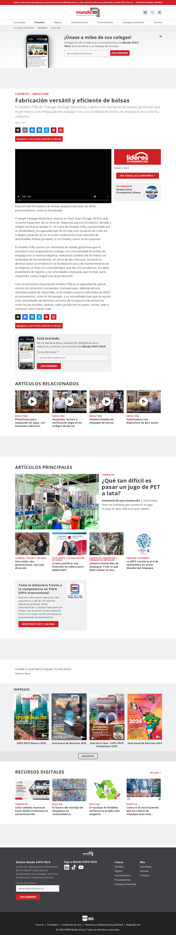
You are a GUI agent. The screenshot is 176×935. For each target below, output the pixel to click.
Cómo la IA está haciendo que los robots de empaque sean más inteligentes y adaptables (143, 811)
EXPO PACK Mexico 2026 (31, 743)
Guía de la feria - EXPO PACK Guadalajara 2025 (107, 745)
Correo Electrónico (48, 352)
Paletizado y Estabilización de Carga (68, 559)
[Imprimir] (18, 130)
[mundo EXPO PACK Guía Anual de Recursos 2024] (144, 716)
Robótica (132, 804)
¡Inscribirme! (120, 52)
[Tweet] (46, 130)
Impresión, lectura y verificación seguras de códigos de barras (67, 423)
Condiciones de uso (71, 924)
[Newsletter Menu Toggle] (145, 12)
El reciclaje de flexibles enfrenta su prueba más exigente (104, 811)
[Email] (25, 130)
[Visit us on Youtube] (81, 867)
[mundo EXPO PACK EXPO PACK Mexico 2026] (31, 716)
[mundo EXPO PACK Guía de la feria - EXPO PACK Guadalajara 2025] (106, 716)
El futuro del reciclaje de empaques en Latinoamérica (67, 811)
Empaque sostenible (138, 558)
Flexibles (22, 93)
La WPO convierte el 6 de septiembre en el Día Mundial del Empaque (142, 565)
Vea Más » (155, 772)
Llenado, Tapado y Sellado (30, 558)
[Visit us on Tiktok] (73, 867)
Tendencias (108, 474)
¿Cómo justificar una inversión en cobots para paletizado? (68, 567)
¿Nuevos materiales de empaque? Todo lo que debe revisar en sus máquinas (103, 567)
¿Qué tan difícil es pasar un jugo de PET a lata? (131, 486)
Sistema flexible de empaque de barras (101, 421)
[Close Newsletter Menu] (160, 36)
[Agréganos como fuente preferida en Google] (61, 130)
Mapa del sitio (133, 924)
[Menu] (159, 12)
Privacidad (52, 924)
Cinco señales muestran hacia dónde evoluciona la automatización (31, 811)
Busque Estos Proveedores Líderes (128, 191)
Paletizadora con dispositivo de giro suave (142, 421)
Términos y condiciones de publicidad (103, 924)
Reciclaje (57, 804)
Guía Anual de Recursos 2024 (145, 743)
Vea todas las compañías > (137, 175)
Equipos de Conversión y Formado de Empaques (103, 559)
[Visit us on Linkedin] (66, 867)
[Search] (152, 12)
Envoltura (40, 93)
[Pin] (53, 130)
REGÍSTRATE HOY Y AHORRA (38, 624)
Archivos (88, 756)
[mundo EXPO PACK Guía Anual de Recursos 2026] (69, 716)
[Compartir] (32, 130)
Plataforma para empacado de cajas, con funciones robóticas (30, 423)
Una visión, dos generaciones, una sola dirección (29, 565)
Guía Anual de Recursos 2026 (69, 743)
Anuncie (39, 924)
